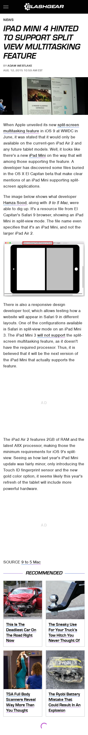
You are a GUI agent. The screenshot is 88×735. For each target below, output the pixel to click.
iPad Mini (37, 155)
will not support (51, 335)
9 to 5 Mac (31, 562)
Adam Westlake (20, 65)
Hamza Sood (15, 202)
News (8, 20)
